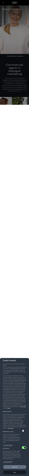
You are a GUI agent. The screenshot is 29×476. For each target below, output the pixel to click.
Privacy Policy (23, 406)
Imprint (8, 408)
